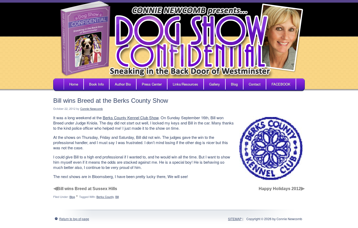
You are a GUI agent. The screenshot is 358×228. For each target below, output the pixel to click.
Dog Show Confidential (179, 39)
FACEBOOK (281, 84)
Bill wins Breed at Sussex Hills (87, 188)
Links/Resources (185, 84)
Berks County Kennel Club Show (131, 117)
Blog (234, 84)
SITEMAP (235, 218)
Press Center (152, 84)
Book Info (96, 84)
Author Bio (123, 84)
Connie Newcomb (91, 108)
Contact (255, 84)
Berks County (105, 197)
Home (73, 84)
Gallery (214, 84)
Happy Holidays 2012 (280, 188)
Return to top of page (74, 218)
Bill (117, 197)
